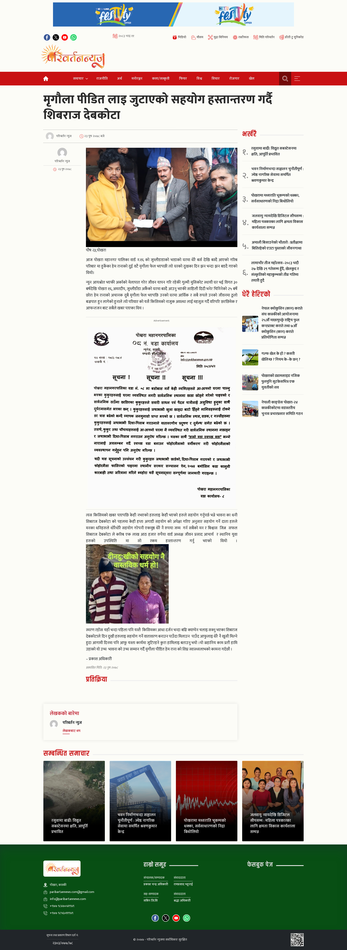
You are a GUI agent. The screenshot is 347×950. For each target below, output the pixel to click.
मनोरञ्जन (137, 78)
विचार (216, 78)
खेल (251, 78)
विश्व (199, 78)
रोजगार (234, 78)
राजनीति (102, 78)
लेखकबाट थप (71, 731)
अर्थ (119, 78)
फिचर (183, 78)
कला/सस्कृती (160, 78)
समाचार (78, 78)
